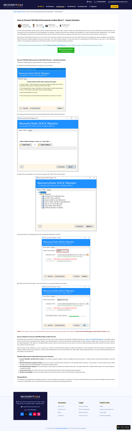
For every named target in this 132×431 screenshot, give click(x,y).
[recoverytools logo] (13, 6)
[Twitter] (26, 414)
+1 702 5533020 (31, 410)
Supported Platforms (107, 409)
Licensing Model (105, 415)
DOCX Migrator (61, 45)
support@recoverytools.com (118, 1)
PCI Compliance (84, 409)
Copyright (103, 412)
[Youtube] (34, 414)
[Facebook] (22, 414)
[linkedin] (29, 26)
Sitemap (61, 415)
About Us (61, 406)
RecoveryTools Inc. (62, 428)
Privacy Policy (83, 406)
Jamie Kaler (25, 26)
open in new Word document (94, 339)
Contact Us (61, 409)
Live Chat (114, 6)
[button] (61, 6)
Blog (90, 1)
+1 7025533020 (101, 1)
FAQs (101, 406)
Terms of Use (83, 415)
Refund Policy (83, 412)
